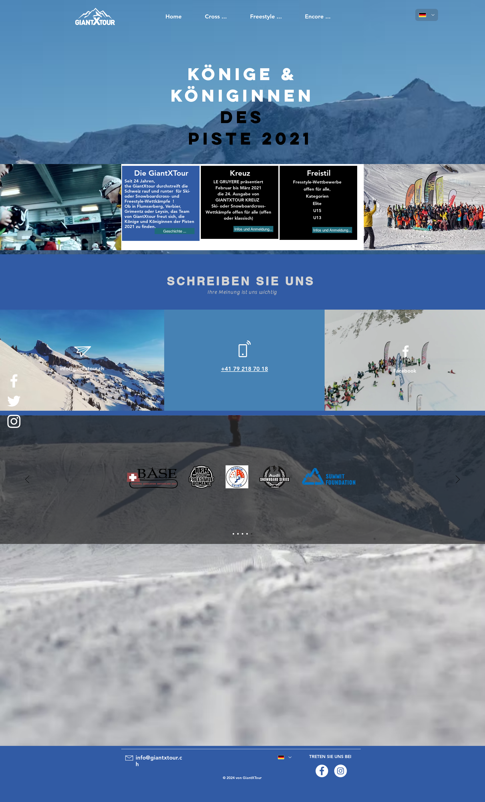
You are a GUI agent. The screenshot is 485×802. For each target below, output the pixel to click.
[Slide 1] (233, 534)
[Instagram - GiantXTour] (340, 771)
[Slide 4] (247, 534)
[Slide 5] (251, 534)
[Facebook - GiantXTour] (322, 771)
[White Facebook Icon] (14, 381)
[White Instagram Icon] (14, 421)
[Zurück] (27, 479)
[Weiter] (458, 479)
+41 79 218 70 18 (244, 368)
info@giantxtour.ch (82, 368)
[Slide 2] (238, 534)
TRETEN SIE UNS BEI (330, 756)
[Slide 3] (242, 534)
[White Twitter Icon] (14, 401)
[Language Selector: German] (426, 15)
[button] (175, 231)
